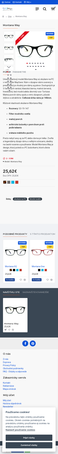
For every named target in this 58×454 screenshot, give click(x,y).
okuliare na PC (20, 199)
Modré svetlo (35, 199)
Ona (9, 16)
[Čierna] (14, 270)
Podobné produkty (15, 234)
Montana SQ (11, 266)
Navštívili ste (11, 292)
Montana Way (11, 323)
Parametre (19, 72)
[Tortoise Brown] (11, 270)
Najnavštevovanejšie (36, 292)
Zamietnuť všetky (29, 445)
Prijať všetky (29, 438)
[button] (18, 51)
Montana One (38, 266)
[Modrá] (17, 270)
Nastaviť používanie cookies (20, 430)
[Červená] (20, 270)
